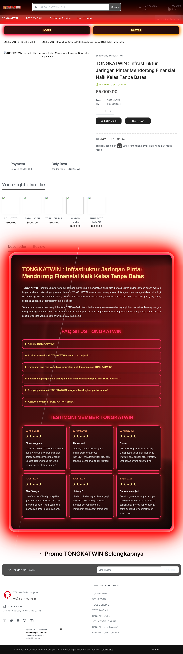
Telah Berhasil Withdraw (36, 629)
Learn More (107, 649)
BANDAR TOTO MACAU (105, 626)
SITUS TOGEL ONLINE (104, 621)
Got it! (155, 649)
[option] (10, 214)
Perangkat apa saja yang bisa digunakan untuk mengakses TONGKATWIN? (70, 367)
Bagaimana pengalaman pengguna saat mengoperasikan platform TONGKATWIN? (74, 378)
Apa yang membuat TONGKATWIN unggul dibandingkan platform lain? (68, 390)
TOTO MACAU (32, 218)
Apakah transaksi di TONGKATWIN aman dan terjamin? (59, 355)
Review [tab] (39, 246)
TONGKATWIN (9, 42)
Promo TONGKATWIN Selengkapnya (93, 553)
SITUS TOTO (10, 218)
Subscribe (170, 570)
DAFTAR (136, 30)
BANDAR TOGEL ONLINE (105, 632)
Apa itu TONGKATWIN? (41, 344)
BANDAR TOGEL (101, 615)
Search (115, 7)
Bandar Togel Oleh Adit (36, 632)
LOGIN (47, 30)
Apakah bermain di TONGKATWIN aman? (51, 401)
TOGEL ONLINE (28, 42)
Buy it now (138, 121)
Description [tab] (17, 246)
